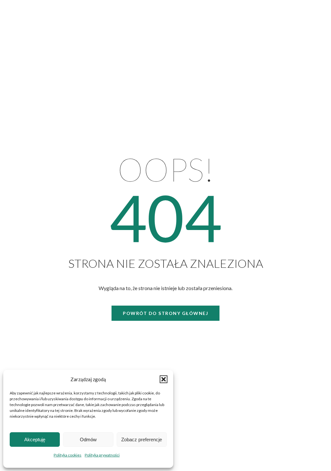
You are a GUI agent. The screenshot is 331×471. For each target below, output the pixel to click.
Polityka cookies (67, 455)
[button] (163, 379)
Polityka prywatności (102, 455)
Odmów (88, 439)
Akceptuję (34, 439)
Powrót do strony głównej (165, 313)
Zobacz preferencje (141, 439)
